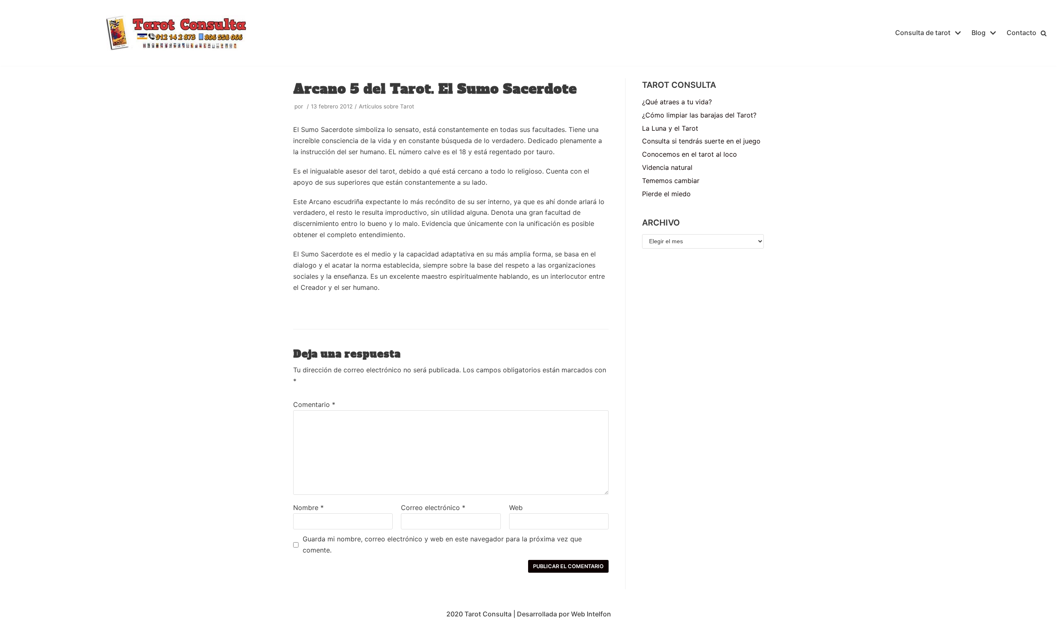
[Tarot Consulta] (176, 33)
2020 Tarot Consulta (479, 614)
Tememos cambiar (670, 180)
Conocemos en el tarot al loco (689, 154)
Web (516, 507)
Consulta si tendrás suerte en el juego (701, 141)
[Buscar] (1043, 33)
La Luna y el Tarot (670, 128)
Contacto (1021, 32)
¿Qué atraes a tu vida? (677, 102)
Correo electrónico (433, 507)
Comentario (314, 404)
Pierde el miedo (666, 194)
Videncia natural (667, 167)
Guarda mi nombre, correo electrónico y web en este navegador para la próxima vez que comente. (442, 544)
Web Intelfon (591, 614)
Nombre (308, 507)
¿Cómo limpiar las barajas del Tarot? (699, 115)
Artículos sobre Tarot (386, 106)
